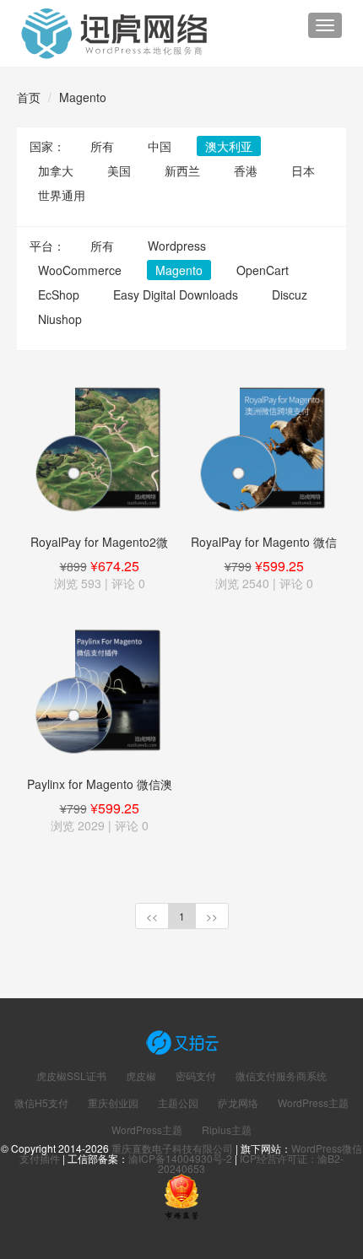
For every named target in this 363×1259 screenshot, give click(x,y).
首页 (29, 97)
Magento (82, 97)
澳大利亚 (228, 146)
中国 (159, 146)
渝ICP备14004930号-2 (180, 1158)
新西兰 (182, 170)
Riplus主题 (227, 1130)
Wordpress (177, 245)
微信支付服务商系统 (281, 1076)
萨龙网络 (238, 1103)
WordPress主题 (313, 1103)
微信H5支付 (41, 1103)
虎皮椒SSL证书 (71, 1076)
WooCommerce (80, 270)
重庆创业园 (113, 1103)
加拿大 (55, 170)
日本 (303, 170)
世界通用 (61, 194)
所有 (102, 146)
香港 (245, 170)
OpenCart (262, 270)
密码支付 (196, 1076)
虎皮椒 (141, 1076)
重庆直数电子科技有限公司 (172, 1148)
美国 (119, 170)
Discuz (289, 294)
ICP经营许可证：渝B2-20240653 (251, 1163)
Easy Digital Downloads (175, 294)
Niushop (60, 319)
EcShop (58, 294)
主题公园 (178, 1103)
